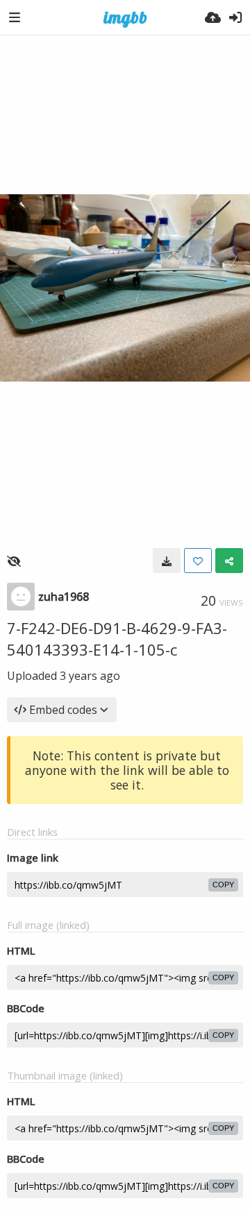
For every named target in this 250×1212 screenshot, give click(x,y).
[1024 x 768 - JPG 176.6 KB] (167, 560)
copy (223, 884)
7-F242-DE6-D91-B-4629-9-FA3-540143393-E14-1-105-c (117, 638)
